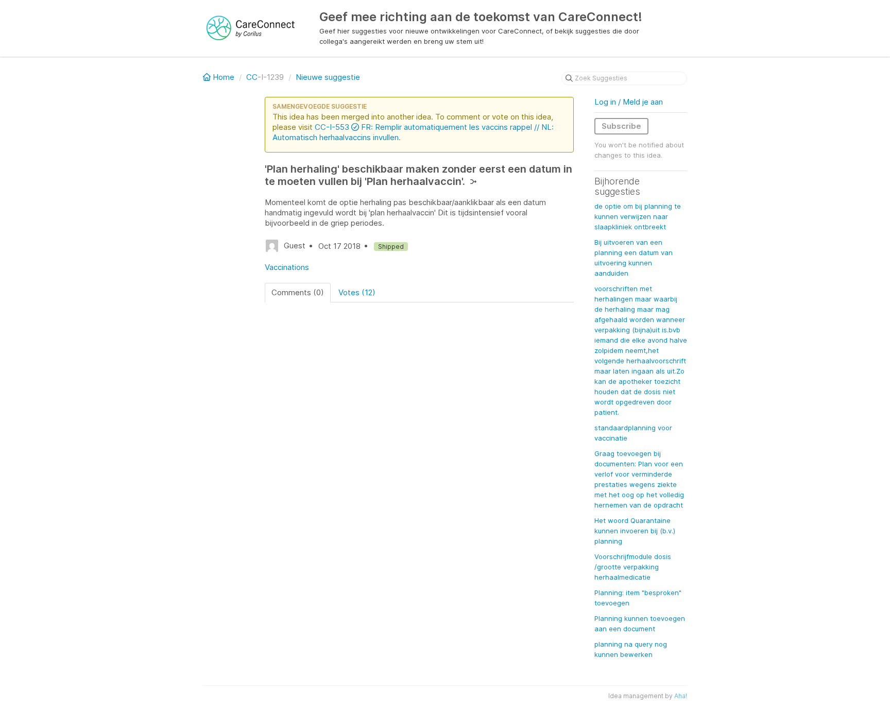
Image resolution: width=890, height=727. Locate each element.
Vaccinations (287, 267)
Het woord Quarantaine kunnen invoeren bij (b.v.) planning (634, 530)
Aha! (680, 696)
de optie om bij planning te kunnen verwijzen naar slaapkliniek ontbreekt (637, 216)
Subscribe (621, 126)
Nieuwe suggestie (328, 77)
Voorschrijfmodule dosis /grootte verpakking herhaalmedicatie (632, 566)
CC (252, 77)
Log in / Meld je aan (628, 102)
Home (223, 77)
